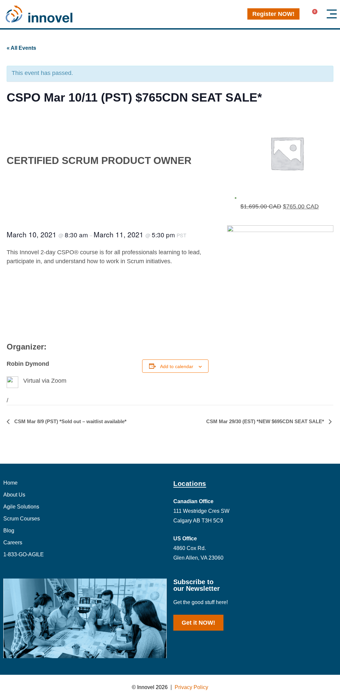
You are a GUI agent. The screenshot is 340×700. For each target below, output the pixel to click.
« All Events (21, 48)
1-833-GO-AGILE (23, 554)
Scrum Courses (21, 518)
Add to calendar (176, 366)
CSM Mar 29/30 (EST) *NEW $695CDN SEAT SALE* (265, 421)
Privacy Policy (191, 687)
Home (10, 483)
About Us (14, 495)
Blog (8, 530)
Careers (12, 542)
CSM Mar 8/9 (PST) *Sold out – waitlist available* (70, 421)
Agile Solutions (21, 506)
